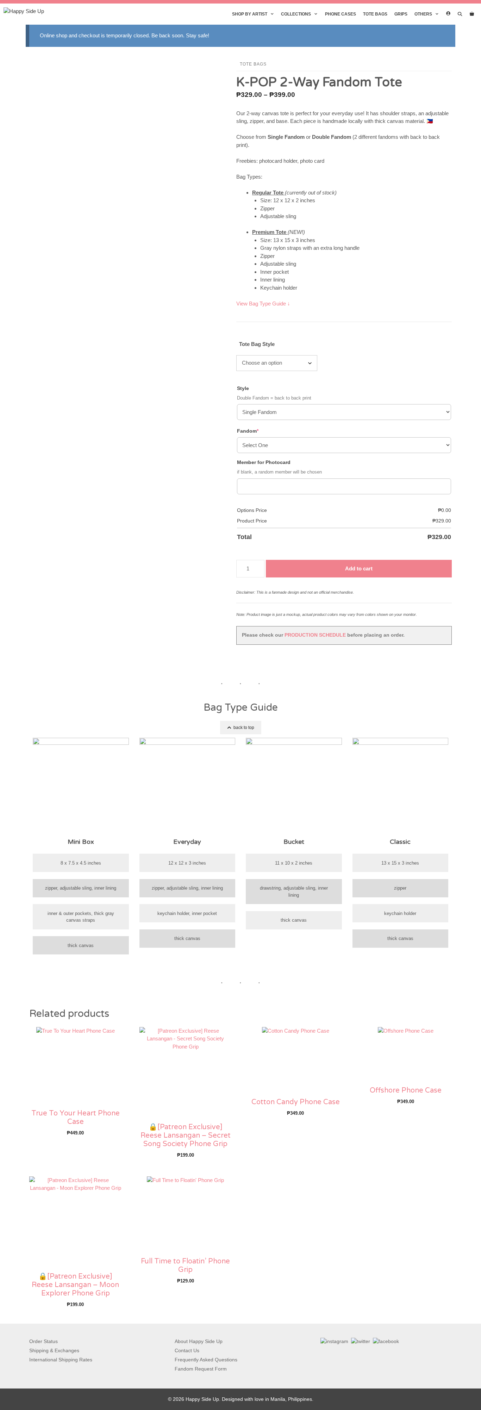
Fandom (259, 431)
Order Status (43, 1341)
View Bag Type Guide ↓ (263, 304)
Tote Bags (375, 14)
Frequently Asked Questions (206, 1359)
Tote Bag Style (257, 344)
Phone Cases (340, 14)
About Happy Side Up (199, 1341)
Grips (400, 14)
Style (243, 388)
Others (423, 14)
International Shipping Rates (60, 1359)
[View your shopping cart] (471, 14)
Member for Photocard (264, 462)
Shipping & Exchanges (54, 1350)
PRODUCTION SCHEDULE (315, 635)
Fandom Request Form (201, 1369)
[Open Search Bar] (460, 14)
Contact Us (187, 1350)
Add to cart (359, 568)
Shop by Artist (249, 14)
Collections (296, 14)
